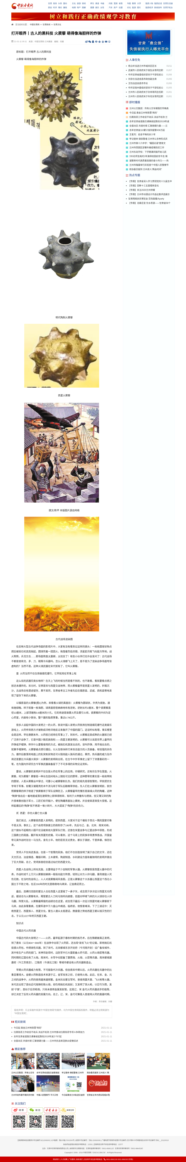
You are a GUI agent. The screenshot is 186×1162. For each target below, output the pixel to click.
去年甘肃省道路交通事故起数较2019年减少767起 (38, 1036)
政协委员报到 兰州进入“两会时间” (145, 169)
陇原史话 (158, 3)
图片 (139, 7)
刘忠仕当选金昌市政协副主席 (142, 79)
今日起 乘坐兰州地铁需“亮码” (28, 1028)
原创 (50, 7)
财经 (84, 3)
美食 (97, 3)
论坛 (129, 7)
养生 (92, 3)
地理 (74, 7)
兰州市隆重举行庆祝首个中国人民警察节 (149, 165)
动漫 (121, 7)
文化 (74, 3)
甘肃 (50, 3)
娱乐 (97, 7)
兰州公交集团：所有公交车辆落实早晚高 (149, 108)
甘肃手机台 (168, 7)
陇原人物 (149, 3)
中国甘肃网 (34, 24)
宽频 (116, 3)
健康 (92, 7)
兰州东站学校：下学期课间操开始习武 (147, 152)
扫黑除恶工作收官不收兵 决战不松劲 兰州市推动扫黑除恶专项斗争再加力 (49, 1032)
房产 (116, 7)
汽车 (110, 7)
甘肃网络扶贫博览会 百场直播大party (146, 199)
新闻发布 (158, 7)
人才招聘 (64, 1159)
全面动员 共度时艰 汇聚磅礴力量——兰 (148, 126)
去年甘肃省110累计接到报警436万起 (147, 130)
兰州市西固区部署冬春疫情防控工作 (146, 147)
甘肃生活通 (168, 3)
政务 (55, 3)
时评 (55, 7)
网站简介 (56, 1159)
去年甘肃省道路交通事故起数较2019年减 (149, 121)
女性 (102, 7)
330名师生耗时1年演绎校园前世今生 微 (148, 156)
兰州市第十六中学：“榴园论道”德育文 (147, 143)
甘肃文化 (57, 24)
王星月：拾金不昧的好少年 (142, 134)
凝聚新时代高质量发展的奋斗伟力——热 (149, 160)
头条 (60, 3)
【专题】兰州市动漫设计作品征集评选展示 (149, 194)
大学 (139, 3)
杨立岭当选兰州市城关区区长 (142, 66)
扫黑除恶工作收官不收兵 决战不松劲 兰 (148, 117)
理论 (60, 7)
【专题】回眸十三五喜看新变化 (143, 185)
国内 (65, 3)
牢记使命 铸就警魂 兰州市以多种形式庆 (148, 139)
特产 (79, 7)
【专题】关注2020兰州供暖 (141, 190)
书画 (102, 3)
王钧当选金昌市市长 (138, 83)
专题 (129, 3)
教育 (134, 3)
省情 (121, 3)
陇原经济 (149, 7)
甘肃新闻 (46, 24)
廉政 (65, 7)
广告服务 (71, 1159)
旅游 (79, 3)
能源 (134, 7)
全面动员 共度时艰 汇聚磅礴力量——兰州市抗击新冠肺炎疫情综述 (46, 1041)
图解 (84, 7)
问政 (110, 3)
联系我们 (79, 1159)
